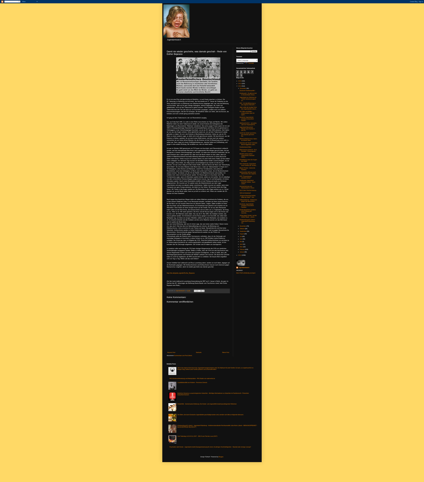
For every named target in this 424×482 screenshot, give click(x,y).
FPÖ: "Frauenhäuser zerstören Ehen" (246, 177)
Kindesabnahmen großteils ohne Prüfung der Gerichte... (248, 211)
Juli (241, 236)
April (241, 244)
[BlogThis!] (197, 291)
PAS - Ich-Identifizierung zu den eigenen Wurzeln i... (248, 104)
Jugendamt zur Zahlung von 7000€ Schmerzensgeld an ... (248, 99)
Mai (241, 241)
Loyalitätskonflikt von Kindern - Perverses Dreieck (192, 382)
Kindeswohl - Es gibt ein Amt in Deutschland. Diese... (248, 94)
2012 (240, 255)
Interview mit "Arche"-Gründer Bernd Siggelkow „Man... (248, 143)
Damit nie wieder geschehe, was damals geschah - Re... (248, 134)
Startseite (199, 352)
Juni (241, 239)
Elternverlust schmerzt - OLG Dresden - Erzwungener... (248, 150)
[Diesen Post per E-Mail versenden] (195, 291)
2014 (240, 83)
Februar (242, 249)
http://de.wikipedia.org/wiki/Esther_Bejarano (181, 273)
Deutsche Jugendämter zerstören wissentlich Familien (247, 205)
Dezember (243, 88)
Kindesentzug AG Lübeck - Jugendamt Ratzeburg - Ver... (248, 221)
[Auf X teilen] (199, 291)
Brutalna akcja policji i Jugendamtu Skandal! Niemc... (247, 155)
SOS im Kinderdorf (245, 193)
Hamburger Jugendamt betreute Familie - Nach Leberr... (247, 182)
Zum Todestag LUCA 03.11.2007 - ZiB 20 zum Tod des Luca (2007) (197, 436)
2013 (240, 86)
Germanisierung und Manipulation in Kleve (247, 187)
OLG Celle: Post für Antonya (248, 190)
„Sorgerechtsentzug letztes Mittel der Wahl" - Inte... (248, 196)
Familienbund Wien (245, 147)
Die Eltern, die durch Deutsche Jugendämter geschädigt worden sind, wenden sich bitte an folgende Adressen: (210, 414)
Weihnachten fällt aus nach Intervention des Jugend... (248, 173)
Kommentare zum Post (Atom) (183, 355)
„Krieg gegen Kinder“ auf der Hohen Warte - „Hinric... (248, 216)
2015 (240, 81)
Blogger (221, 457)
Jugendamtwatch (243, 267)
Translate (251, 63)
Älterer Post (225, 352)
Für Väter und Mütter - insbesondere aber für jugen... (247, 113)
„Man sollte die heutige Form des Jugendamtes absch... (248, 108)
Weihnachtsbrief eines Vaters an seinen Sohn (248, 139)
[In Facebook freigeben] (201, 291)
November (243, 226)
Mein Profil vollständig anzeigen (246, 273)
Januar (242, 252)
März (241, 247)
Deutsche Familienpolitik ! (247, 90)
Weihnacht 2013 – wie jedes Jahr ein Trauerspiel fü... (248, 123)
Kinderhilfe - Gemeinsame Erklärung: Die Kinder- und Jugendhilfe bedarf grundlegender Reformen (207, 404)
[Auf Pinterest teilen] (203, 291)
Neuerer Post (171, 352)
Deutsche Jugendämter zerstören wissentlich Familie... (247, 118)
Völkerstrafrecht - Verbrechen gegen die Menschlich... (248, 200)
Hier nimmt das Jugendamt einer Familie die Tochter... (248, 164)
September (243, 231)
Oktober (242, 228)
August (242, 234)
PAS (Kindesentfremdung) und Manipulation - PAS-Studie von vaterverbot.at (192, 378)
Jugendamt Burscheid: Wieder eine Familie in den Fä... (247, 128)
